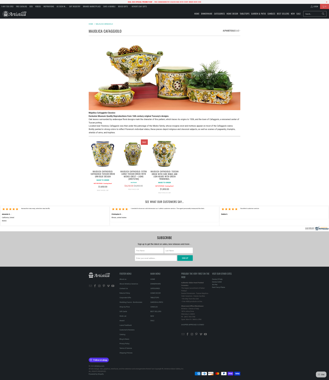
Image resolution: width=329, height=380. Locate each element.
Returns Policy (125, 293)
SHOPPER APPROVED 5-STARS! (192, 325)
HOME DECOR (155, 293)
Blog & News (124, 339)
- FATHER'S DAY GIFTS (139, 6)
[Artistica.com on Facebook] (95, 286)
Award (122, 321)
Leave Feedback (126, 325)
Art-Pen (214, 285)
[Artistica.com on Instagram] (99, 286)
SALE (152, 321)
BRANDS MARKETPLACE (92, 6)
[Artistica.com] (14, 13)
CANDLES (154, 307)
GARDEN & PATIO (156, 302)
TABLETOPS (154, 298)
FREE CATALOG (21, 6)
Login (315, 6)
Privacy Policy (124, 344)
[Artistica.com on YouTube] (113, 286)
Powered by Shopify (96, 374)
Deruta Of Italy (217, 279)
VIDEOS (38, 6)
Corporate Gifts (125, 298)
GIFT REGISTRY (74, 6)
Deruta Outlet (217, 282)
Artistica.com (99, 366)
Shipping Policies (126, 353)
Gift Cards (123, 311)
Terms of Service (126, 348)
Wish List (123, 316)
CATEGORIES (155, 288)
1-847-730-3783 (7, 6)
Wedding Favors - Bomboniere (131, 302)
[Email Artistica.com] (91, 286)
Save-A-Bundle (109, 6)
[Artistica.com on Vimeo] (108, 286)
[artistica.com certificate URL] (317, 229)
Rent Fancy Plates (218, 287)
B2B (31, 6)
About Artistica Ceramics (129, 284)
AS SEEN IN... (62, 6)
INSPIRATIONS (48, 6)
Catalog (122, 334)
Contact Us (124, 288)
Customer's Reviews (127, 330)
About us (123, 279)
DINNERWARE (155, 284)
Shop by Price (125, 307)
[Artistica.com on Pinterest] (104, 286)
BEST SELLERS (155, 311)
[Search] (323, 14)
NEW (152, 316)
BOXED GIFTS (123, 6)
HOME (152, 279)
